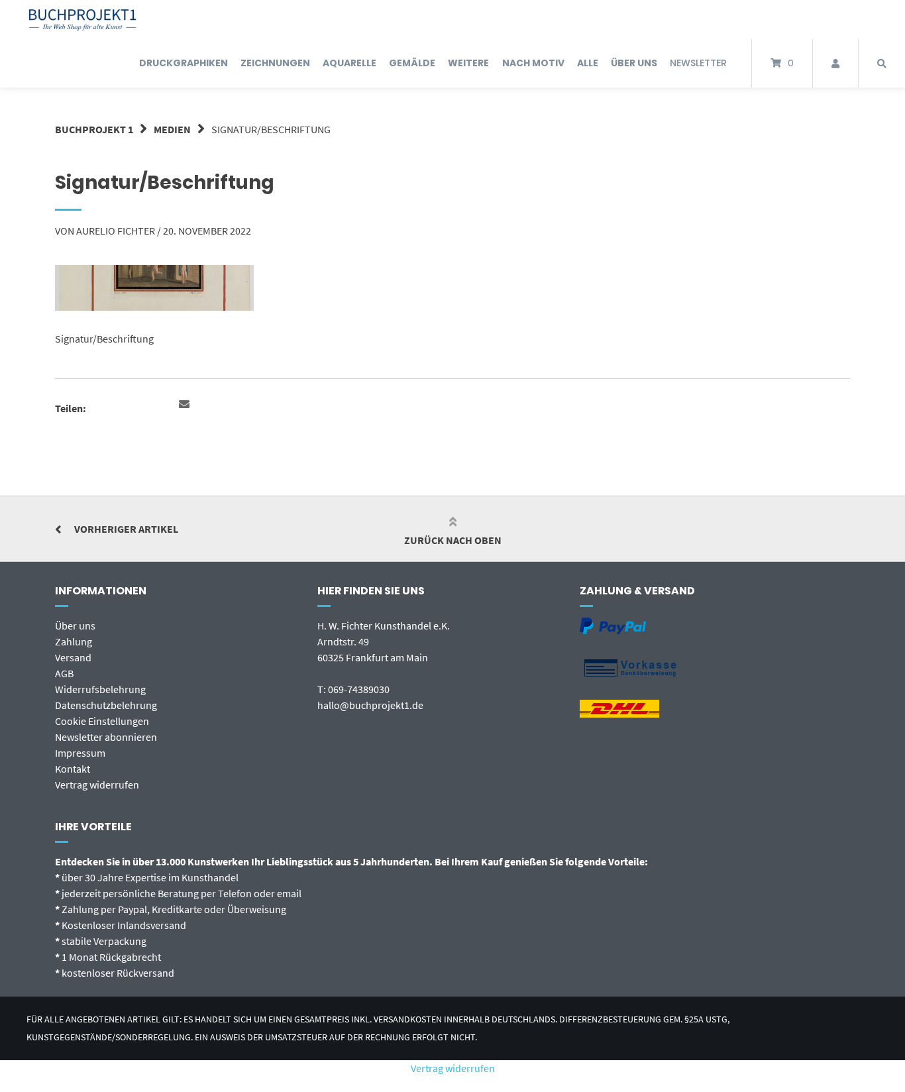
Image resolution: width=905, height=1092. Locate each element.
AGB (64, 673)
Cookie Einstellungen (102, 721)
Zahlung (73, 641)
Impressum (80, 752)
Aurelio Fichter (115, 230)
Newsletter (698, 63)
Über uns (75, 625)
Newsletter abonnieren (106, 736)
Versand (73, 657)
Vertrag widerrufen (97, 784)
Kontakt (72, 768)
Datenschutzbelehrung (106, 705)
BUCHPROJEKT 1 (94, 129)
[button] (185, 405)
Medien (172, 129)
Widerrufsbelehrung (100, 689)
